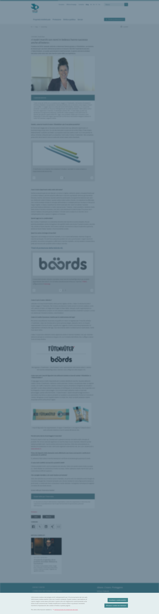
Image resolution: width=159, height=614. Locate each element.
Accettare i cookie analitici (117, 600)
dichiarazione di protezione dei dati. (66, 610)
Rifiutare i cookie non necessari (116, 605)
